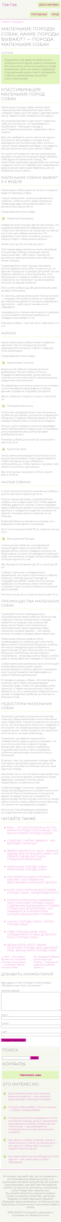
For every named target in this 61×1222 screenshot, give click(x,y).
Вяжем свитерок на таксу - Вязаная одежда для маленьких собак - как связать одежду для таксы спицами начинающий (32, 855)
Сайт (4, 1031)
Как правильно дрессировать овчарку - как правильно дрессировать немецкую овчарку (32, 880)
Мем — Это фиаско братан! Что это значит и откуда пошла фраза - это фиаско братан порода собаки (32, 830)
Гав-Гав (9, 4)
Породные (39, 14)
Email (5, 1023)
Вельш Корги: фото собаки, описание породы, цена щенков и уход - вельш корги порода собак (32, 947)
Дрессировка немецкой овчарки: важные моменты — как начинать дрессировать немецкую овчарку (29, 1096)
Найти (34, 1058)
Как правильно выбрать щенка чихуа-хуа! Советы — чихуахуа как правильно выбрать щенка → (46, 962)
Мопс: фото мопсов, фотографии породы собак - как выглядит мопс (33, 891)
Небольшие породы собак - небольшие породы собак (27, 868)
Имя (4, 1015)
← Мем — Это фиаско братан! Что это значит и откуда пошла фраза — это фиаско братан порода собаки (13, 962)
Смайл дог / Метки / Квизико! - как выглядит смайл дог (31, 842)
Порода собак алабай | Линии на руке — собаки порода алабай (32, 1108)
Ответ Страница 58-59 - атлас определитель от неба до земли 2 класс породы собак (31, 934)
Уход (55, 14)
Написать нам (30, 1075)
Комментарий (10, 990)
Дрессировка (49, 4)
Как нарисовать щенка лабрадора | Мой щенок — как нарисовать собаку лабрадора (33, 1159)
